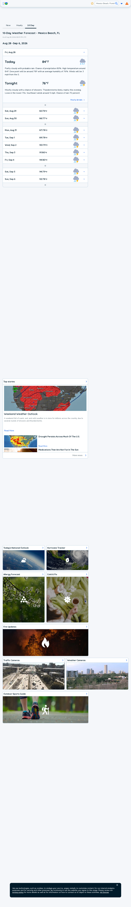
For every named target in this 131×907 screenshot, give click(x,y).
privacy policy (17, 892)
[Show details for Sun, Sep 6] (84, 179)
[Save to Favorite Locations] (92, 3)
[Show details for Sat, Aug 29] (84, 111)
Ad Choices (104, 892)
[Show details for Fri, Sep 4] (84, 160)
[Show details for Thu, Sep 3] (84, 152)
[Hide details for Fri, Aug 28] (84, 52)
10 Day (30, 25)
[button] (117, 885)
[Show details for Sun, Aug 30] (84, 118)
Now (8, 25)
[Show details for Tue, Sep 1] (84, 137)
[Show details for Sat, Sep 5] (84, 172)
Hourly (19, 25)
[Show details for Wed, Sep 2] (84, 145)
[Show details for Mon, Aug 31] (84, 130)
